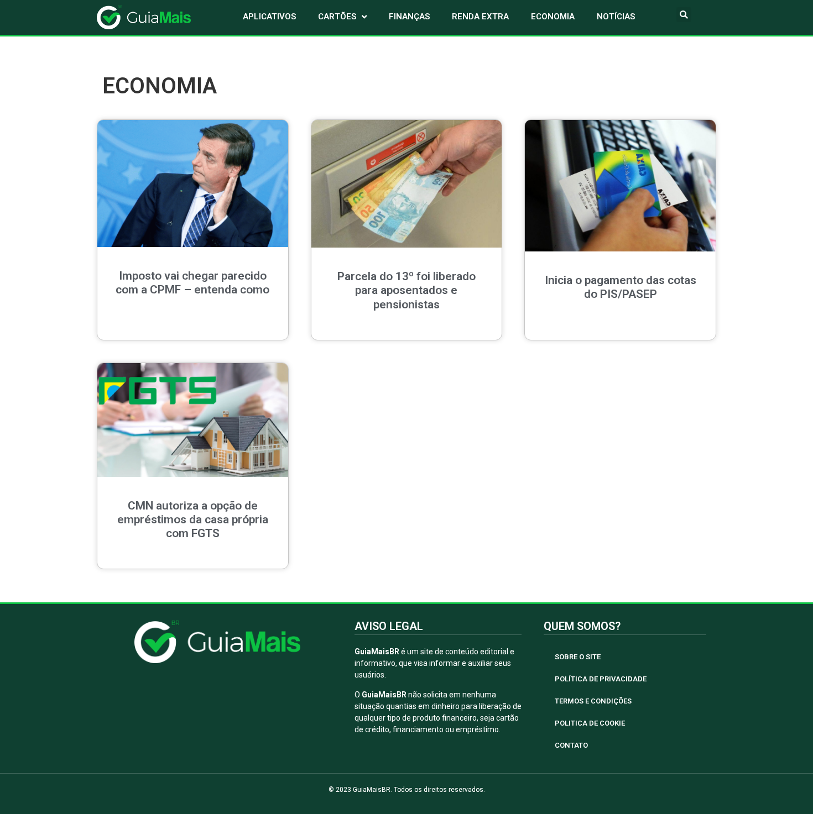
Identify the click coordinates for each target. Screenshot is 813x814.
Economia (553, 17)
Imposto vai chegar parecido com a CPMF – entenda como (192, 282)
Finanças (409, 17)
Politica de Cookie (590, 723)
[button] (683, 14)
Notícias (616, 17)
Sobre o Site (578, 657)
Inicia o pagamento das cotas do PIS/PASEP (620, 287)
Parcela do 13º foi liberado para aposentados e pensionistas (406, 290)
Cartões (337, 17)
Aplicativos (269, 17)
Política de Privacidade (601, 679)
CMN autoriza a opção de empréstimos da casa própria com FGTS (192, 519)
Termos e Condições (593, 701)
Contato (571, 745)
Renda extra (480, 17)
